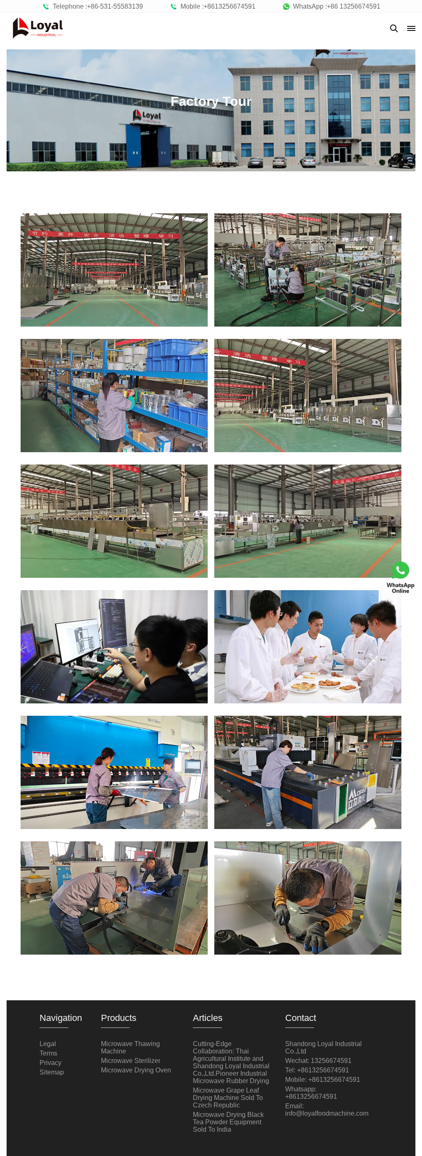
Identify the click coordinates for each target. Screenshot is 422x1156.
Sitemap (52, 1072)
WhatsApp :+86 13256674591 (335, 6)
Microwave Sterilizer (130, 1060)
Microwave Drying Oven (136, 1070)
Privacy (50, 1062)
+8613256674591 (311, 1096)
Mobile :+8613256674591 (216, 6)
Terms (48, 1053)
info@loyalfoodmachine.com (326, 1113)
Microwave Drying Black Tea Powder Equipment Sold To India (228, 1122)
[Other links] (411, 28)
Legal (48, 1043)
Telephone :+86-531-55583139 (96, 6)
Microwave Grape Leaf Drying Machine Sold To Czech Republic (228, 1098)
